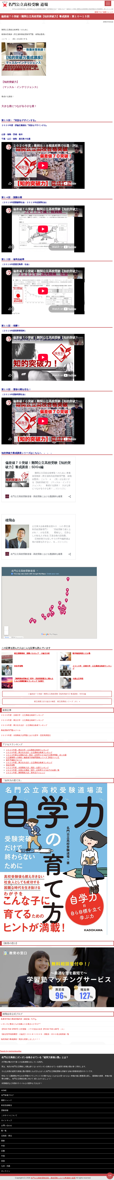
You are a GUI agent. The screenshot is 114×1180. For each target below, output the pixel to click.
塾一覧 (4, 1131)
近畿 (3, 1151)
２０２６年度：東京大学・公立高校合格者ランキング (22, 720)
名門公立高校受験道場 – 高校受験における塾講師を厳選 (53, 1178)
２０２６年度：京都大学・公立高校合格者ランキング (22, 715)
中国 (3, 1156)
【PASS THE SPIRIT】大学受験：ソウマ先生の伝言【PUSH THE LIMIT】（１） (33, 1029)
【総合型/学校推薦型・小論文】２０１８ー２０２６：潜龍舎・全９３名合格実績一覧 (35, 1034)
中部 (3, 1146)
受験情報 (4, 1110)
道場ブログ (61, 9)
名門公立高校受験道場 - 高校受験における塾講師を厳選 (29, 9)
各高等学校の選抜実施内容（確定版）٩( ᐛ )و (18, 1019)
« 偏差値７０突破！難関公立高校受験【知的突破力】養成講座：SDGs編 (57, 694)
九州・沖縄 (5, 1166)
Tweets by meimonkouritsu (10, 1051)
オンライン (5, 1171)
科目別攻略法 (6, 1105)
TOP (110, 1176)
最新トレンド (108, 12)
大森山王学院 (78, 679)
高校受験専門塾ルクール (10, 730)
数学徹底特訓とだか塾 (81, 653)
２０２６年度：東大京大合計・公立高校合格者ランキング (24, 725)
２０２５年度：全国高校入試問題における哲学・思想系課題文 (26, 735)
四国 (3, 1161)
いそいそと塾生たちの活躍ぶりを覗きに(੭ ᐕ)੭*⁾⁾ (21, 1024)
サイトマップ (6, 1120)
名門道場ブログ (52, 9)
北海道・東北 (6, 1136)
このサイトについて (9, 1115)
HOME (4, 1090)
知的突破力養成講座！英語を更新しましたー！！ (20, 1039)
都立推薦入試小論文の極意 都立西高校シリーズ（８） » (57, 701)
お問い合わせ (6, 1125)
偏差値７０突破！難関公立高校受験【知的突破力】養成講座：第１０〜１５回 (89, 9)
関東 (3, 1141)
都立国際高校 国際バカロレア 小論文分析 (32, 653)
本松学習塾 (18, 666)
